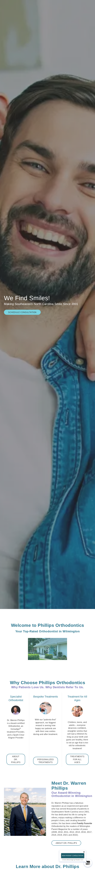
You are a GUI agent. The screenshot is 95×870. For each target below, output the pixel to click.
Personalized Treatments (45, 760)
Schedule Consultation (22, 312)
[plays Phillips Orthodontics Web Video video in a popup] (47, 649)
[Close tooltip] (84, 852)
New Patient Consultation (72, 856)
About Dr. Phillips (15, 759)
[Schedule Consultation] (88, 863)
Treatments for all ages (77, 759)
